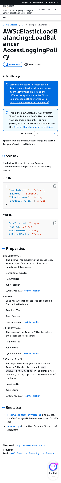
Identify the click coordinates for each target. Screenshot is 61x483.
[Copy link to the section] (3, 155)
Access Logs (14, 426)
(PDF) (46, 102)
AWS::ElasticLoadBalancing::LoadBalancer (32, 453)
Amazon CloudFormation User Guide (33, 126)
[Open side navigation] (4, 17)
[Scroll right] (55, 9)
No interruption (32, 290)
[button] (11, 76)
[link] (39, 24)
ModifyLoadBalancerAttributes (24, 414)
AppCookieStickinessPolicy (30, 445)
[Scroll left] (35, 9)
